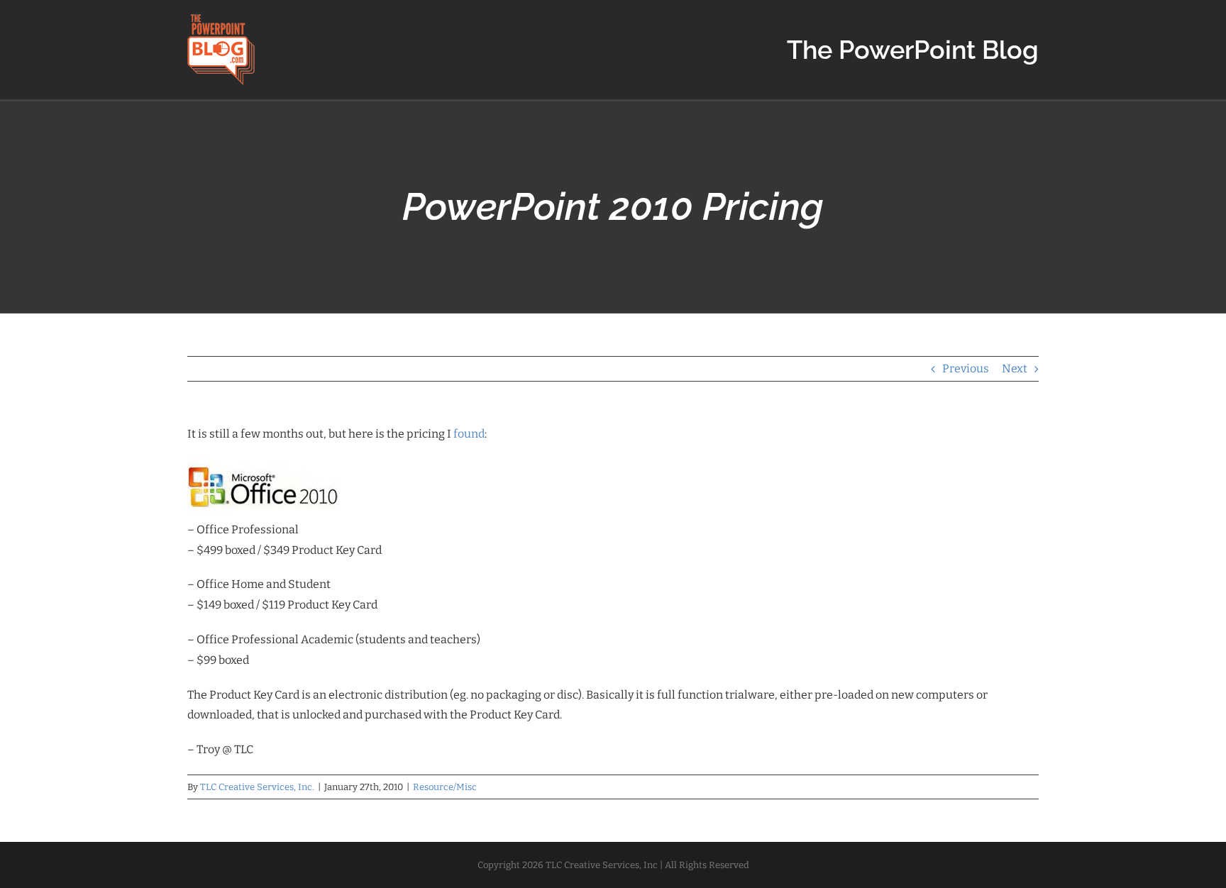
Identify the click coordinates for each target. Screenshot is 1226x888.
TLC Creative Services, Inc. (257, 787)
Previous (965, 368)
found (469, 433)
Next (1014, 368)
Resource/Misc (445, 787)
